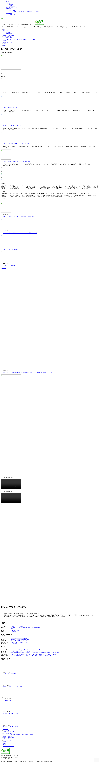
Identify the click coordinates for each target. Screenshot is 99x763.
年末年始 (13, 631)
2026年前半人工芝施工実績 (9, 265)
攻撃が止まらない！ (16, 643)
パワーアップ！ (7, 90)
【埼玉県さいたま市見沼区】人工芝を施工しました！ (16, 143)
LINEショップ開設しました (17, 630)
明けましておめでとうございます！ (19, 640)
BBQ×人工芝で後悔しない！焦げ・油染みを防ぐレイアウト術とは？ (19, 216)
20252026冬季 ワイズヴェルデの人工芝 (12, 686)
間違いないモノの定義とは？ (18, 626)
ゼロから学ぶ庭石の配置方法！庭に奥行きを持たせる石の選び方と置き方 (29, 627)
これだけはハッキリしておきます (11, 249)
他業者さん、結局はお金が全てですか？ (20, 639)
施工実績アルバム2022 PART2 (10, 726)
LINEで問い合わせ (10, 14)
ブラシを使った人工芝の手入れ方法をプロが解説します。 (17, 161)
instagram (8, 15)
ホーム (7, 1)
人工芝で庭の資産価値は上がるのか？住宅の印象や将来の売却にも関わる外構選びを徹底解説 (33, 654)
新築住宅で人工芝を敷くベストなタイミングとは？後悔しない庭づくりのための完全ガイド (32, 655)
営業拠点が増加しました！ (17, 629)
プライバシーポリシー (8, 746)
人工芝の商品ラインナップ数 (10, 107)
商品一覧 (8, 3)
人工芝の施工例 (9, 8)
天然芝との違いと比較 (11, 7)
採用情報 (5, 743)
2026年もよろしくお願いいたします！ (20, 642)
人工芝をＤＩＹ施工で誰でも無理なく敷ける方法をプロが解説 (24, 11)
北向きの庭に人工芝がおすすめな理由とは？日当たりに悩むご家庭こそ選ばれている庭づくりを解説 (27, 372)
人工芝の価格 (12, 6)
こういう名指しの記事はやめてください (13, 125)
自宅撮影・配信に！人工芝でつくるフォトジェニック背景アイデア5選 (20, 233)
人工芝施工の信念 (7, 740)
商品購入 (11, 4)
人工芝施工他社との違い (9, 731)
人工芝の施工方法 (13, 10)
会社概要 (5, 744)
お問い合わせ (9, 13)
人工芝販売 (6, 730)
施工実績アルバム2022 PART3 (10, 713)
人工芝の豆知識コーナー (9, 736)
